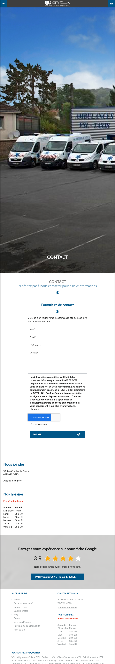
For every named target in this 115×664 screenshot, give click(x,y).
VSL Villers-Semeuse (63, 657)
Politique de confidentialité (27, 626)
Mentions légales (22, 622)
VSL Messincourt (84, 660)
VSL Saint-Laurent (86, 657)
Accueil (17, 599)
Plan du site (19, 630)
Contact (17, 618)
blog (16, 614)
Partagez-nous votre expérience (55, 577)
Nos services (20, 607)
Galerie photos (21, 611)
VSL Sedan (42, 657)
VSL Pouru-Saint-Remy (44, 660)
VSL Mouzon (66, 660)
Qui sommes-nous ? (24, 603)
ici (39, 409)
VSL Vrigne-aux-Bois (22, 657)
